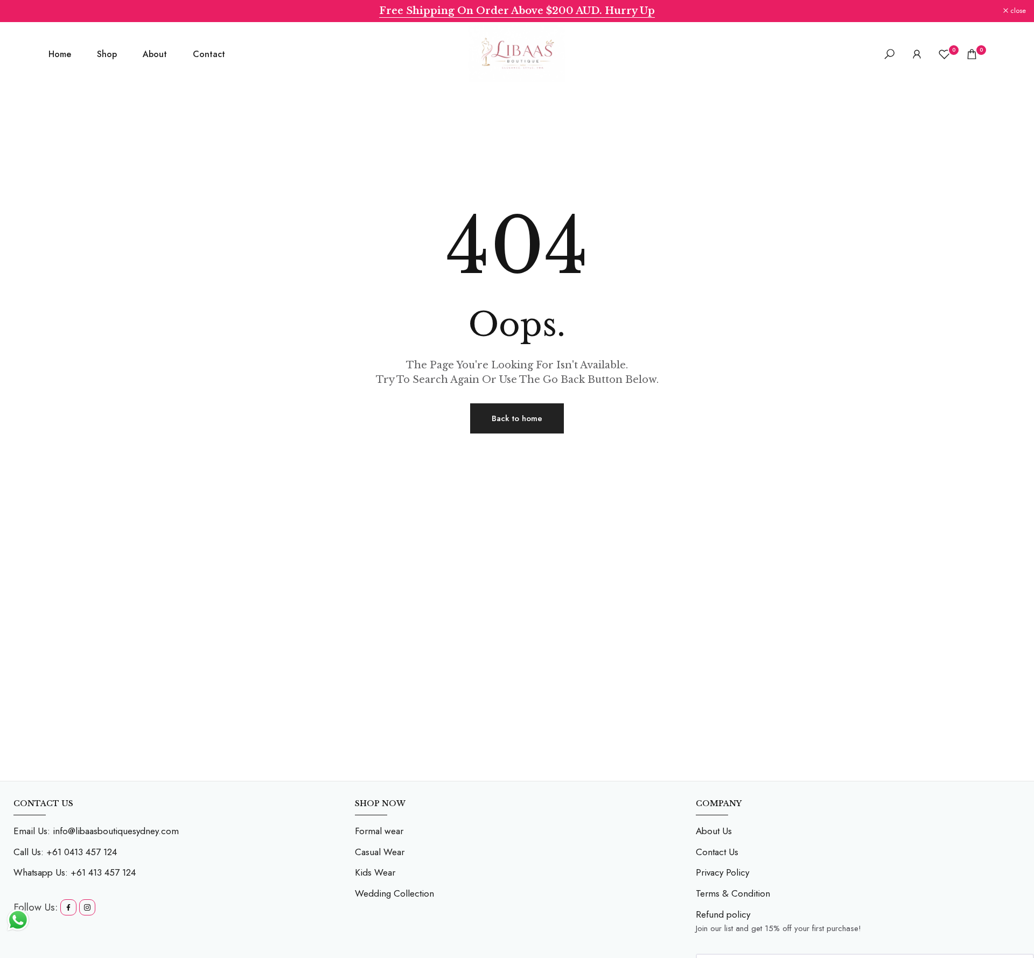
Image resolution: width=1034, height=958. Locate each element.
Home (59, 54)
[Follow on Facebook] (68, 907)
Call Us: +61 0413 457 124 (65, 851)
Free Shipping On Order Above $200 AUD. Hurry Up (517, 11)
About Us (714, 830)
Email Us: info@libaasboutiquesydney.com (96, 830)
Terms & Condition (733, 893)
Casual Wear (379, 851)
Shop (107, 54)
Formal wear (379, 830)
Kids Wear (375, 872)
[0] (944, 54)
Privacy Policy (722, 872)
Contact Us (717, 851)
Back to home (517, 418)
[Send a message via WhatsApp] (18, 920)
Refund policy (723, 914)
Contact (209, 54)
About (155, 54)
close (22, 11)
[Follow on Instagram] (87, 907)
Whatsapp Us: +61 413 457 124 (74, 872)
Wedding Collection (394, 893)
